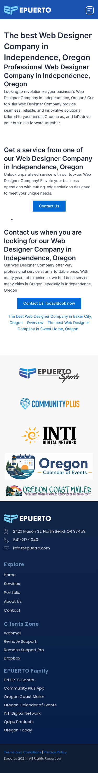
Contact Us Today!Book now (49, 303)
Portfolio (12, 592)
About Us (13, 601)
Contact (12, 610)
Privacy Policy (55, 752)
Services (12, 583)
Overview (35, 322)
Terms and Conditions (22, 752)
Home (10, 574)
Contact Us (49, 206)
